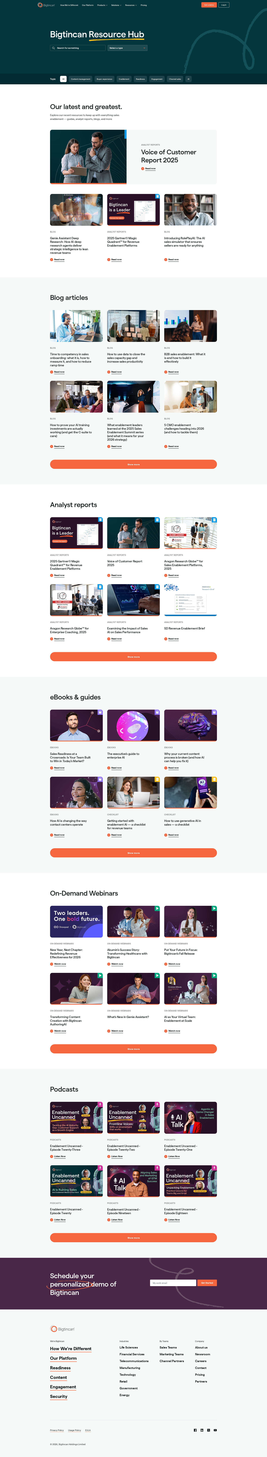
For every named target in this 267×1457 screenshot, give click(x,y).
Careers (200, 1361)
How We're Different (69, 5)
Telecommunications (134, 1361)
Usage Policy (74, 1430)
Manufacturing (130, 1368)
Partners (201, 1381)
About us (201, 1347)
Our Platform (87, 5)
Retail (123, 1381)
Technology (128, 1374)
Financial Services (132, 1354)
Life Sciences (129, 1347)
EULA (88, 1430)
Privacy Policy (57, 1430)
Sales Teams (168, 1347)
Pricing (144, 5)
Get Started (207, 1282)
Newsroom (202, 1354)
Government (129, 1388)
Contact (200, 1368)
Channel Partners (172, 1361)
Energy (125, 1395)
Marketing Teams (172, 1354)
